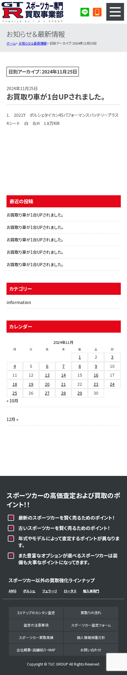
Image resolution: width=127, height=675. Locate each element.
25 (14, 393)
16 (96, 375)
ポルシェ (29, 590)
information (18, 302)
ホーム (11, 43)
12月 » (12, 419)
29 (79, 393)
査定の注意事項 (36, 624)
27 (47, 393)
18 (14, 384)
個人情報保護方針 (91, 637)
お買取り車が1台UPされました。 (35, 215)
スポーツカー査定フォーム (91, 624)
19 (31, 384)
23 (96, 384)
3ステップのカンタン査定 (36, 612)
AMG (12, 590)
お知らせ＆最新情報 (33, 43)
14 (63, 375)
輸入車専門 (91, 590)
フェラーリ (49, 590)
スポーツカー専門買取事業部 (32, 12)
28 (63, 393)
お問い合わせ (90, 649)
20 (47, 384)
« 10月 (12, 401)
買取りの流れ (91, 612)
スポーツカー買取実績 (36, 637)
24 (112, 384)
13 (47, 375)
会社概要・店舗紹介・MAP (36, 649)
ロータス (70, 590)
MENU (115, 12)
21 (63, 384)
